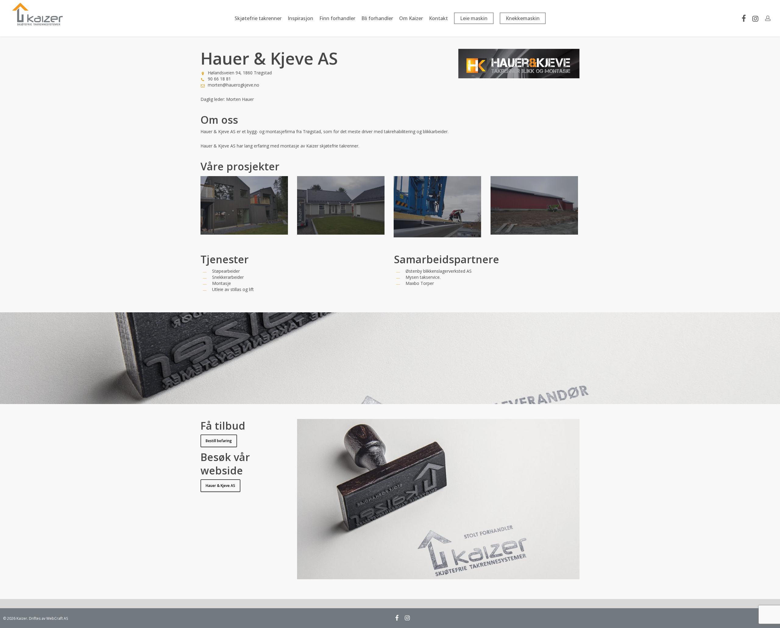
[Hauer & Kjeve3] (535, 206)
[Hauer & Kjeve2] (438, 207)
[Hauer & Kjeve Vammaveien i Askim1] (341, 206)
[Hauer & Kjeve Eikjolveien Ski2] (245, 206)
